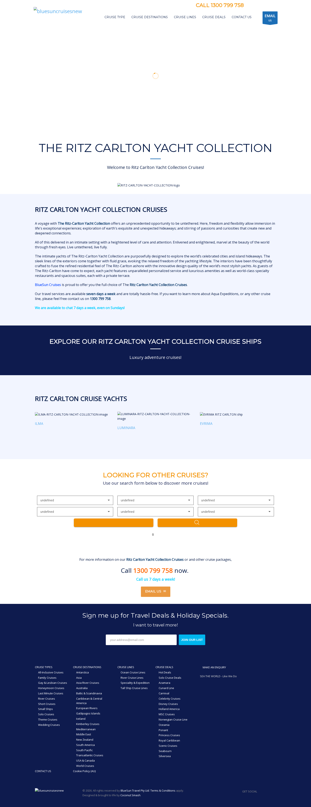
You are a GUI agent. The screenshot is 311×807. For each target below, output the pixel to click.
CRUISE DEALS (164, 667)
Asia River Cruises (87, 683)
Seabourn (165, 751)
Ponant (163, 730)
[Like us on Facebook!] (260, 791)
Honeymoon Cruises (51, 688)
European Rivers (87, 708)
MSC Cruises (167, 714)
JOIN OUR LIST (192, 639)
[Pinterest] (264, 6)
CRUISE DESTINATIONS (87, 667)
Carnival (164, 693)
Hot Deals (165, 672)
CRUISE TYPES (43, 667)
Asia (79, 678)
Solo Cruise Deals (170, 678)
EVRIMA (206, 423)
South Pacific (84, 750)
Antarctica (82, 672)
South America (85, 745)
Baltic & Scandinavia (89, 693)
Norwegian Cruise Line (173, 719)
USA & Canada (85, 760)
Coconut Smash (130, 795)
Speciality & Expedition (135, 683)
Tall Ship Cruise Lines (134, 688)
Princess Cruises (169, 735)
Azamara (164, 683)
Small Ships (45, 709)
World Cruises (85, 766)
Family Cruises (47, 678)
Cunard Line (166, 688)
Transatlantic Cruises (89, 755)
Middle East (83, 734)
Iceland (80, 719)
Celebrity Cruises (169, 698)
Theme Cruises (47, 719)
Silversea (165, 756)
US (270, 17)
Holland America (169, 709)
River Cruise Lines (132, 678)
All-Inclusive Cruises (50, 672)
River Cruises (46, 698)
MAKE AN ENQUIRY (214, 667)
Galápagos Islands (88, 713)
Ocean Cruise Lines (133, 672)
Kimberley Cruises (87, 724)
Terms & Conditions (162, 790)
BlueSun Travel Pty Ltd (135, 790)
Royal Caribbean (169, 740)
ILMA (39, 423)
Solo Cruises (46, 714)
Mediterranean (86, 729)
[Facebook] (251, 6)
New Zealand (84, 739)
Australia (82, 688)
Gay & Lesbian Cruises (52, 683)
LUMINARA (126, 427)
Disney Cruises (168, 704)
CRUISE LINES (125, 667)
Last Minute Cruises (50, 693)
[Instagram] (257, 6)
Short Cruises (46, 704)
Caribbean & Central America (89, 701)
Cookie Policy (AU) (84, 771)
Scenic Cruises (168, 746)
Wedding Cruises (49, 725)
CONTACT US (43, 771)
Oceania (164, 725)
